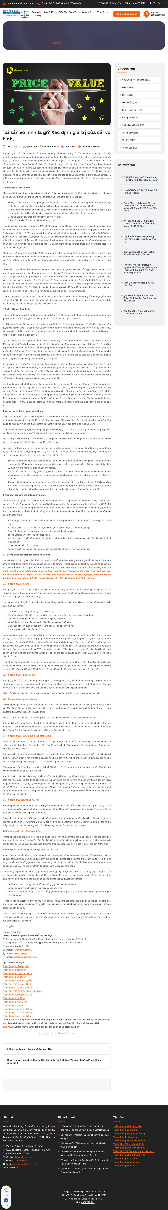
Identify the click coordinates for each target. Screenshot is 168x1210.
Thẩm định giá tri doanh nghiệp (17, 980)
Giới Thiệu (49, 12)
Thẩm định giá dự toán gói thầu (17, 988)
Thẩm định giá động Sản (14, 970)
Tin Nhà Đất (128, 133)
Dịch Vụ (73, 12)
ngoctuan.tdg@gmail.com (20, 3)
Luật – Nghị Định (130, 110)
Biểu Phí (63, 12)
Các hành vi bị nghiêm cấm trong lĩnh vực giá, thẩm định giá (85, 1137)
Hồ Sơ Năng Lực (125, 14)
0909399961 (9, 1027)
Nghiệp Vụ (87, 12)
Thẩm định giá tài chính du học (17, 1016)
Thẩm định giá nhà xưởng (15, 1002)
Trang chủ (37, 12)
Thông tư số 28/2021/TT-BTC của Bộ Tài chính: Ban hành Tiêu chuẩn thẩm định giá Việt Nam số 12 (85, 1128)
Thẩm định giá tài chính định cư (18, 1009)
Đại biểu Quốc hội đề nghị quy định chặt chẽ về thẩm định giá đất (83, 1145)
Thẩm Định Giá (51, 147)
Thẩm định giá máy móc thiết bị (17, 973)
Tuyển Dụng (128, 148)
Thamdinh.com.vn (23, 950)
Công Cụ (101, 12)
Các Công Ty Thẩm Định (134, 80)
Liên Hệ (37, 15)
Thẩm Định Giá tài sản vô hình (17, 984)
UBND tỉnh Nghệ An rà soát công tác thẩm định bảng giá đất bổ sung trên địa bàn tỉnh (83, 1153)
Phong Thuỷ (128, 117)
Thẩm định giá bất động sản (16, 966)
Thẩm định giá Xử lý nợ (14, 998)
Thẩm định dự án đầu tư (14, 977)
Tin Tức (126, 140)
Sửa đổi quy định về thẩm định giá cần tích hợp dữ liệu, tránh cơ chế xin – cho (85, 1162)
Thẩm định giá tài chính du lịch (17, 1012)
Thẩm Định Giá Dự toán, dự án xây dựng (22, 991)
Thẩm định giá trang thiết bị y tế (17, 995)
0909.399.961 (158, 15)
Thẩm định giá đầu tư (13, 1005)
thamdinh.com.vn (23, 1157)
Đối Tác (126, 95)
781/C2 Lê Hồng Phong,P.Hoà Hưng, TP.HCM (123, 3)
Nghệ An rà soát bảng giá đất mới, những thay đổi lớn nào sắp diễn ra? (84, 1170)
